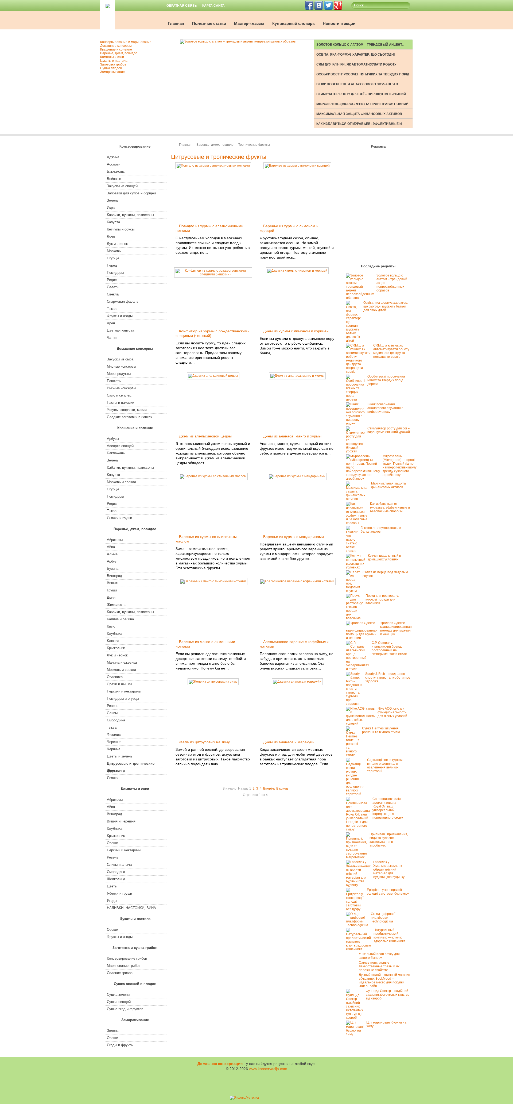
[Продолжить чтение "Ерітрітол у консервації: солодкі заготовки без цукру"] (356, 909)
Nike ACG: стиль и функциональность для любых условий (392, 712)
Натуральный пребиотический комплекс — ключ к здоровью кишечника (389, 935)
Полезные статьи (209, 23)
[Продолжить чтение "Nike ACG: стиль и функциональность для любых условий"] (362, 723)
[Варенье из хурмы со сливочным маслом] (213, 476)
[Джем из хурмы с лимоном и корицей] (297, 270)
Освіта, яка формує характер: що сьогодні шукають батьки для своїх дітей (385, 306)
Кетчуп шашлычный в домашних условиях (384, 557)
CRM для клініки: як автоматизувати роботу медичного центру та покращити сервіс (391, 351)
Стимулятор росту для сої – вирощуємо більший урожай (388, 430)
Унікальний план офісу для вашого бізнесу (379, 956)
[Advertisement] (378, 207)
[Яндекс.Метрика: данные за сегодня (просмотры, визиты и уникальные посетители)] (244, 1098)
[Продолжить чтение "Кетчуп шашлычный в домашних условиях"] (357, 567)
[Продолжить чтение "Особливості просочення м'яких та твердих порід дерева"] (356, 399)
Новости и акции (339, 23)
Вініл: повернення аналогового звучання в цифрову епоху (385, 408)
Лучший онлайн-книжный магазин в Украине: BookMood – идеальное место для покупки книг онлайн (384, 980)
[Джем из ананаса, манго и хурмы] (297, 376)
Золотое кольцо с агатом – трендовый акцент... (360, 45)
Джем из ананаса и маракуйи (288, 742)
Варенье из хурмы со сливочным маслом (206, 538)
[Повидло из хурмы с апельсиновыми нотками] (213, 165)
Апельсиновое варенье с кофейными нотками (294, 644)
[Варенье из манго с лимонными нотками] (213, 581)
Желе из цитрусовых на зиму (204, 742)
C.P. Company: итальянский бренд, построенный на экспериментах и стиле (389, 648)
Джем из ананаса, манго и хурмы (292, 436)
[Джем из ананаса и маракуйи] (297, 681)
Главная (176, 23)
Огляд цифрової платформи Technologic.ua (383, 917)
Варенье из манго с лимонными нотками (205, 644)
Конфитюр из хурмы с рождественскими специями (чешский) (213, 333)
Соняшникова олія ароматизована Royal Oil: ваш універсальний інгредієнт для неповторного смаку (387, 808)
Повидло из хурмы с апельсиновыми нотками (209, 228)
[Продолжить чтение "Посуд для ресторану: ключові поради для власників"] (356, 618)
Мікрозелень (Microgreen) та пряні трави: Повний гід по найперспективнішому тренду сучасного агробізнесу (400, 465)
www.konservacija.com (268, 1069)
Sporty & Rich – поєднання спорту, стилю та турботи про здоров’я (387, 677)
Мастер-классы (249, 23)
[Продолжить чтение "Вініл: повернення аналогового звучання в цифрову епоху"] (356, 423)
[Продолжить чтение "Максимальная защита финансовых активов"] (358, 499)
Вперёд (269, 788)
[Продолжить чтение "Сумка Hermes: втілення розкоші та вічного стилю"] (354, 755)
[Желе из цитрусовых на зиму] (213, 681)
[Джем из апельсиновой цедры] (213, 376)
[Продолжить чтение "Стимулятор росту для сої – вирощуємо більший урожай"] (356, 451)
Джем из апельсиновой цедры (205, 436)
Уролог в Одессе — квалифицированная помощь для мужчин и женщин (396, 628)
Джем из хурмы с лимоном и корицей (296, 331)
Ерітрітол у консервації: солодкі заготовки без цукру (388, 891)
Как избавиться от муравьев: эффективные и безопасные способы (390, 507)
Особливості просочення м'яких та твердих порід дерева (386, 380)
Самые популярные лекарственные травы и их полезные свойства (379, 966)
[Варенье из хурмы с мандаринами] (297, 476)
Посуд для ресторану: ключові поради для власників (382, 599)
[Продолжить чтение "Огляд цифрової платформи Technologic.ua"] (358, 925)
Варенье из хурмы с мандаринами (293, 536)
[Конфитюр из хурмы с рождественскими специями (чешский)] (213, 274)
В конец (282, 788)
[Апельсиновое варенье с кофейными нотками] (297, 581)
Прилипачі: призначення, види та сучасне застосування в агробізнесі (389, 839)
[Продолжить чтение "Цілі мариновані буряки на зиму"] (356, 1034)
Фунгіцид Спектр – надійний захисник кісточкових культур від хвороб (387, 994)
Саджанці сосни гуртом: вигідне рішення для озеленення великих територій (385, 765)
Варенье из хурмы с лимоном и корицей (289, 228)
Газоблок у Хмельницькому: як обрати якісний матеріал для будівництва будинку (389, 869)
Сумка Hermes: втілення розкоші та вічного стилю (381, 730)
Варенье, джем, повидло (215, 145)
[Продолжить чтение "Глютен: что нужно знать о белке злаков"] (353, 551)
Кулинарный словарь (293, 23)
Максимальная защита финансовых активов (359, 114)
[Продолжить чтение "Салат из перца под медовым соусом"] (354, 591)
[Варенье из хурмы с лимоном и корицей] (297, 165)
